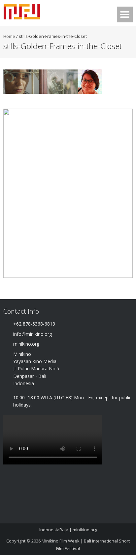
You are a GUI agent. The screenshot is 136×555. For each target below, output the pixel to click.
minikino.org (85, 530)
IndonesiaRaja (53, 530)
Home (9, 36)
